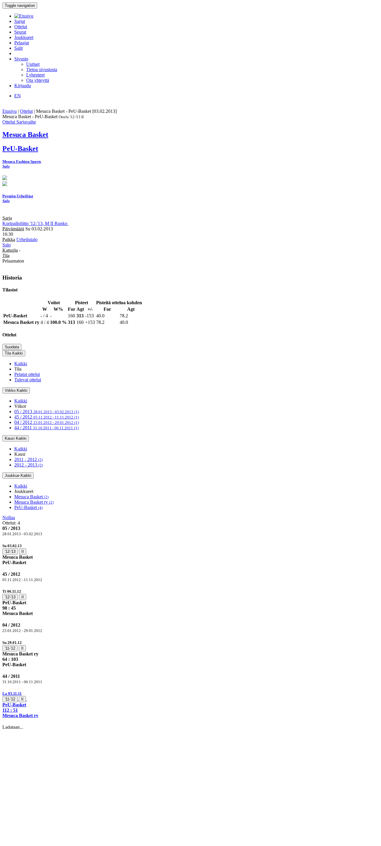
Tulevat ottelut (27, 379)
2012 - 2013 (28, 464)
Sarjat (19, 21)
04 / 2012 (46, 422)
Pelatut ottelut (27, 374)
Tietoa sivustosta (41, 69)
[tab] (190, 554)
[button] (190, 704)
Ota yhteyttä (37, 80)
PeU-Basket (28, 507)
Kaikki (20, 363)
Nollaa (8, 517)
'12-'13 (10, 551)
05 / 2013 (46, 411)
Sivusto (21, 58)
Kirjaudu (22, 85)
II (22, 551)
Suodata (12, 347)
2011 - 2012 (28, 459)
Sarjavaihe (26, 121)
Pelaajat (21, 42)
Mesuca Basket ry (34, 502)
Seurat (20, 32)
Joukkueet (23, 37)
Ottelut (20, 26)
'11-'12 (10, 648)
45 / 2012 (46, 416)
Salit (18, 48)
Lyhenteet (35, 74)
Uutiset (33, 64)
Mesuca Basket (31, 496)
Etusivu (9, 111)
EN (17, 95)
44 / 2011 (46, 427)
